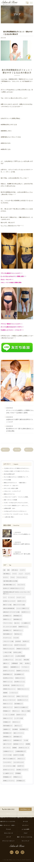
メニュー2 (27, 573)
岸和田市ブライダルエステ (23, 648)
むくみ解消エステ (26, 623)
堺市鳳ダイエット (18, 777)
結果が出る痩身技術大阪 (8, 608)
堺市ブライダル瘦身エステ (9, 758)
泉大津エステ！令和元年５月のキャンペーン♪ (13, 588)
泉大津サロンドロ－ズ (24, 747)
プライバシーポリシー (22, 577)
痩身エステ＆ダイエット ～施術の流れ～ (15, 482)
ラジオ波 (26, 740)
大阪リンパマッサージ (19, 733)
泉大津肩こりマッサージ (22, 769)
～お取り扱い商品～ (9, 517)
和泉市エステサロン (20, 678)
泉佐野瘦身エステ (18, 740)
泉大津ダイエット (26, 612)
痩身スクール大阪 (7, 604)
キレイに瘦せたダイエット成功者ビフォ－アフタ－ (17, 477)
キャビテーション (7, 637)
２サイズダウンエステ (19, 762)
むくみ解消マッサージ (8, 773)
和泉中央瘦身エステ (7, 725)
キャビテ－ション (21, 597)
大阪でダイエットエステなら (8, 817)
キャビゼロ (16, 637)
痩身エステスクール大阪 (19, 604)
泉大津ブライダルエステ (20, 645)
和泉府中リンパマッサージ (23, 670)
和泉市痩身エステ (7, 630)
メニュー (21, 573)
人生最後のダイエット (8, 751)
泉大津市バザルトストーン (18, 685)
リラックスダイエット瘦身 (9, 766)
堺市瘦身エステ (6, 711)
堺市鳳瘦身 (18, 773)
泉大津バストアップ (21, 714)
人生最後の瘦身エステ (21, 751)
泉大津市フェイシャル (20, 681)
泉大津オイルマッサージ (8, 769)
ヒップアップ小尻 (19, 718)
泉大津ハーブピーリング (8, 696)
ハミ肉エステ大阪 (7, 652)
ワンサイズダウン (7, 762)
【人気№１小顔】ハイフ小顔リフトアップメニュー (17, 471)
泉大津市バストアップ (23, 700)
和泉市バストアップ (7, 703)
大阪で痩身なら (6, 573)
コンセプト (22, 570)
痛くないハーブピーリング (9, 700)
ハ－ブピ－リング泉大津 (8, 714)
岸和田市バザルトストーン (9, 689)
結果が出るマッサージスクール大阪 (11, 612)
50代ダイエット (21, 758)
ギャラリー (5, 577)
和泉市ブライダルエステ (8, 648)
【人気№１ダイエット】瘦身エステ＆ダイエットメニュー (17, 468)
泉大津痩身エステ (7, 615)
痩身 (8, 570)
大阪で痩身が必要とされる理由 (10, 581)
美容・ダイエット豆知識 (10, 499)
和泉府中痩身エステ (7, 674)
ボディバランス (6, 747)
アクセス (13, 577)
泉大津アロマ (21, 766)
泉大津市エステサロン (8, 678)
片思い (21, 663)
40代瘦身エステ (6, 722)
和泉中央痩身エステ (7, 634)
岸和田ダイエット (7, 619)
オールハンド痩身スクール (23, 608)
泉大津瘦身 (15, 729)
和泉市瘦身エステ (7, 733)
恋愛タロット (6, 663)
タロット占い (19, 659)
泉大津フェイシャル (7, 645)
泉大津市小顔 (6, 685)
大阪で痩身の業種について (9, 584)
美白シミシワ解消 (26, 711)
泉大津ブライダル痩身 (19, 755)
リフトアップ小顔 (7, 755)
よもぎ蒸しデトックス (8, 656)
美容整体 (15, 747)
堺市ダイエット (16, 711)
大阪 (4, 570)
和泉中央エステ (18, 634)
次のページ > (28, 449)
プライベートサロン (7, 623)
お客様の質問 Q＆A (9, 508)
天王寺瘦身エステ (21, 780)
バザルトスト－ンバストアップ (12, 491)
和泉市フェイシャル (7, 681)
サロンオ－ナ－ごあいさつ (11, 485)
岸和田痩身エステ (18, 615)
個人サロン (17, 623)
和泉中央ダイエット (18, 630)
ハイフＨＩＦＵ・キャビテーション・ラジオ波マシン (17, 514)
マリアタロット (25, 667)
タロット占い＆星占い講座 (11, 488)
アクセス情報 (7, 479)
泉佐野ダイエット (7, 740)
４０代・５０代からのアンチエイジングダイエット (17, 502)
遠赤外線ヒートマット (19, 744)
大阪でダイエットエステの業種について (8, 821)
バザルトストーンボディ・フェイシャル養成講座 (17, 497)
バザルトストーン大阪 (8, 641)
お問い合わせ (15, 570)
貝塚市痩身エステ (18, 619)
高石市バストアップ (7, 707)
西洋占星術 (26, 659)
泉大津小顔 (18, 641)
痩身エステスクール (9, 494)
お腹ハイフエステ (7, 744)
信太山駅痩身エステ (19, 674)
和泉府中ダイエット (23, 626)
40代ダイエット (16, 722)
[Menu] (31, 3)
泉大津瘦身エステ (24, 729)
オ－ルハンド (11, 597)
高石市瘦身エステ (19, 703)
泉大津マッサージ (22, 601)
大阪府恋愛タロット (15, 667)
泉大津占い (27, 663)
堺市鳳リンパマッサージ (8, 780)
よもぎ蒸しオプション (8, 659)
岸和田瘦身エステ (7, 736)
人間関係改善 (15, 663)
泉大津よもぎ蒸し (18, 652)
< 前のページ (5, 449)
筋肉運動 (28, 744)
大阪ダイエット (18, 725)
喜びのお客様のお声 (9, 474)
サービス (15, 573)
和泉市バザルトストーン (23, 689)
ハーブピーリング (13, 692)
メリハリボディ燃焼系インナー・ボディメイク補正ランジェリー (17, 505)
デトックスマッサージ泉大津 (9, 626)
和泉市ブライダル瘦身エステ (21, 707)
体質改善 (5, 692)
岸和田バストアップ (7, 718)
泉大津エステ (26, 641)
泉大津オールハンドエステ (9, 601)
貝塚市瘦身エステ (18, 736)
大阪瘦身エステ (6, 729)
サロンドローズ (21, 584)
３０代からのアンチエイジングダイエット (15, 511)
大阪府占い (5, 667)
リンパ (4, 597)
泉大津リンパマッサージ (8, 670)
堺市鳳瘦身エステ (7, 777)
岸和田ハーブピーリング (22, 696)
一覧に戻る (17, 449)
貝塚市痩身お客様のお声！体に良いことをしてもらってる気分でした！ (16, 593)
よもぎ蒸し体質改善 (20, 656)
